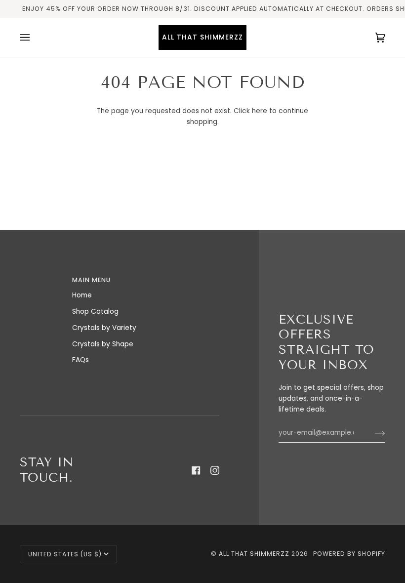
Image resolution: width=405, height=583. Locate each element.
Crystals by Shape (102, 344)
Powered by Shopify (349, 553)
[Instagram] (214, 470)
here (259, 111)
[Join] (372, 433)
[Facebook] (196, 470)
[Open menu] (34, 37)
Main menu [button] (91, 280)
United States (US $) (65, 554)
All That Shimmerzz (255, 553)
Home (82, 295)
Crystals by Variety (104, 328)
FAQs (80, 360)
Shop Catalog (95, 311)
